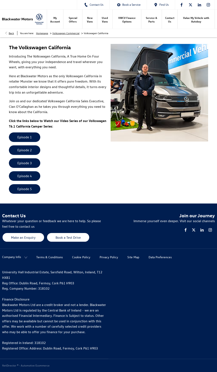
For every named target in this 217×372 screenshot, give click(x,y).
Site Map (133, 257)
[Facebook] (181, 4)
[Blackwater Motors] (17, 19)
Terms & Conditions (49, 257)
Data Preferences (160, 257)
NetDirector (9, 365)
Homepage (42, 33)
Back (11, 33)
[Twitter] (190, 4)
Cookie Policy (81, 257)
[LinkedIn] (199, 4)
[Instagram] (208, 4)
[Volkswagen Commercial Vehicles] (39, 19)
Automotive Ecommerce (35, 365)
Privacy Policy (109, 257)
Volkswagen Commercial (65, 33)
